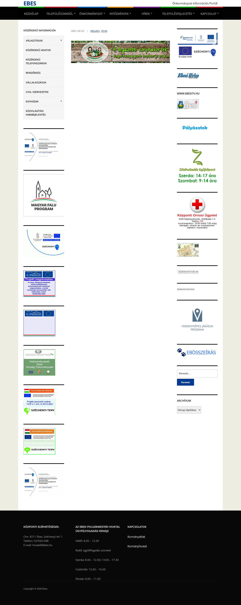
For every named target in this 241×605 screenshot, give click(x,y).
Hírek (146, 14)
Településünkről (59, 14)
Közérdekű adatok (38, 50)
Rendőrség (33, 72)
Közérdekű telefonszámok (36, 61)
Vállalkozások (36, 82)
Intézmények (119, 14)
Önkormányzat (91, 14)
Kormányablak (136, 536)
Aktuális (95, 31)
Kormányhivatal (137, 546)
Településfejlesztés (177, 14)
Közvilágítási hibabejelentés (36, 112)
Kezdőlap (31, 14)
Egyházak (32, 101)
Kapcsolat (208, 14)
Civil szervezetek (37, 92)
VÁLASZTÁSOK (34, 40)
